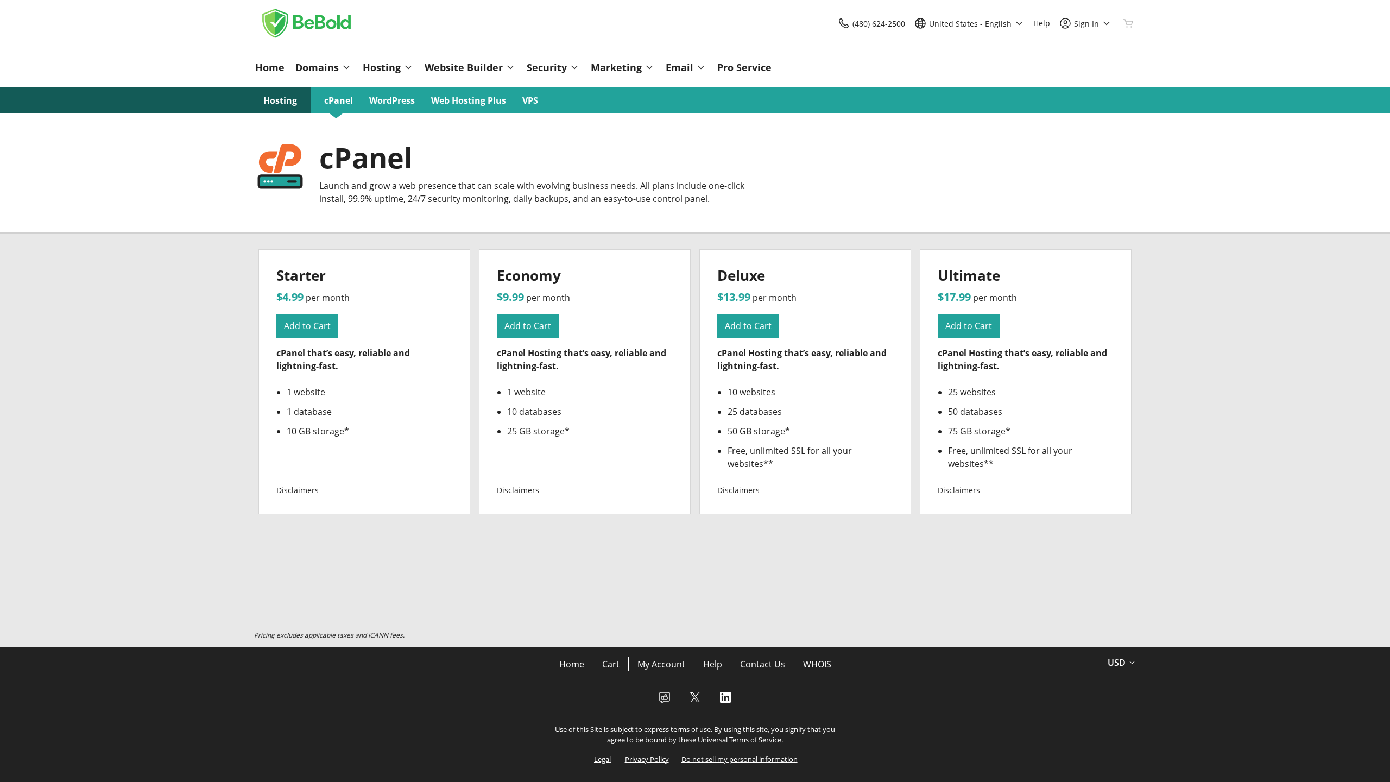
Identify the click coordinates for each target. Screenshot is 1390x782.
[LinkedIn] (725, 701)
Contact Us (762, 664)
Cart (611, 664)
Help (712, 664)
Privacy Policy (647, 759)
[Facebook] (664, 701)
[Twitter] (695, 701)
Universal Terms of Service (739, 740)
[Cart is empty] (1128, 23)
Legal (602, 759)
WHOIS (817, 664)
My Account (661, 664)
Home (571, 664)
